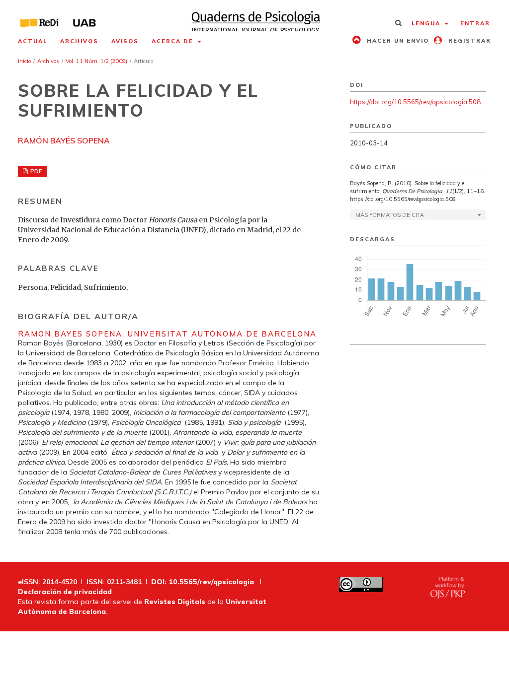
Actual (32, 41)
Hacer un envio (396, 40)
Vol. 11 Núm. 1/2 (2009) (96, 61)
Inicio (24, 61)
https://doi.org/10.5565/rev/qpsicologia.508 (415, 102)
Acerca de (174, 41)
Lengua (427, 23)
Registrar (468, 40)
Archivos (79, 41)
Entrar (475, 23)
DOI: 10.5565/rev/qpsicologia (202, 581)
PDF (35, 171)
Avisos (125, 41)
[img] (254, 15)
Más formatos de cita (389, 214)
